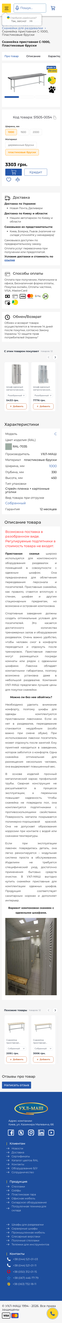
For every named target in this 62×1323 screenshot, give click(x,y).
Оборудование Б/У (25, 1168)
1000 (53, 466)
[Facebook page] (11, 1133)
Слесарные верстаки (26, 1236)
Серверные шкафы (25, 1228)
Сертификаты (21, 1156)
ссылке (9, 260)
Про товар (11, 56)
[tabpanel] (27, 82)
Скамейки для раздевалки (22, 28)
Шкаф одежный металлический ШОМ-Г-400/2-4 (41, 388)
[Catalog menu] (6, 8)
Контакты (18, 1164)
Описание (33, 56)
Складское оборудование (29, 1202)
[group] (31, 387)
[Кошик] (53, 8)
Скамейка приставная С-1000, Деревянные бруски (13, 1041)
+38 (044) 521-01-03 (25, 1259)
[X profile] (21, 1133)
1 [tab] (11, 97)
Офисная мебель (23, 1198)
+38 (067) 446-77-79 (26, 1277)
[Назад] (48, 357)
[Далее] (55, 357)
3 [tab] (42, 97)
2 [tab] (27, 97)
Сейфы (16, 1190)
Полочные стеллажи (25, 1240)
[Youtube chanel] (51, 1133)
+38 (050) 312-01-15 (25, 1271)
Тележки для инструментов (30, 1244)
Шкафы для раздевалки (28, 1224)
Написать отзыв (16, 1085)
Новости (17, 1148)
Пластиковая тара (24, 1194)
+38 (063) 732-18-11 (24, 1284)
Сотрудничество (23, 1172)
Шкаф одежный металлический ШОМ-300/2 (14, 388)
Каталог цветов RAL (25, 1160)
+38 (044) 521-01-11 (25, 1265)
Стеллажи (18, 1186)
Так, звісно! (18, 21)
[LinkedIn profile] (41, 1133)
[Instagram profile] (31, 1133)
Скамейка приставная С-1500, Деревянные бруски (40, 1041)
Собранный (15, 503)
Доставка (18, 1152)
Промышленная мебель (28, 1232)
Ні (31, 21)
